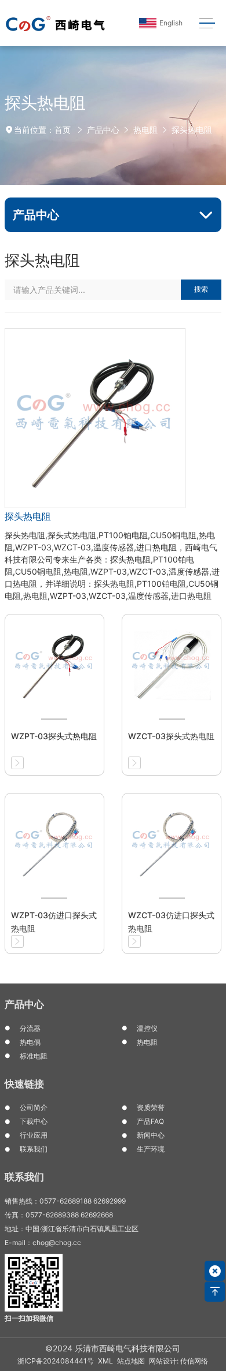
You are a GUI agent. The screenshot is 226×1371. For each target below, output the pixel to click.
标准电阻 (34, 1056)
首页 (62, 130)
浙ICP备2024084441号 (55, 1361)
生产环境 (151, 1149)
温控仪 (147, 1028)
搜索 (201, 289)
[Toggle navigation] (207, 23)
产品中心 (103, 130)
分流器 (30, 1028)
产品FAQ (150, 1121)
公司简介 (34, 1107)
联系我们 (34, 1149)
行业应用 (34, 1135)
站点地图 (131, 1361)
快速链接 (24, 1084)
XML (105, 1361)
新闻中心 (151, 1135)
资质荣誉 (151, 1107)
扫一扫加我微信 (29, 1318)
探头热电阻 (192, 130)
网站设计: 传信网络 (178, 1361)
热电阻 (145, 130)
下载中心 (34, 1121)
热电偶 (30, 1042)
